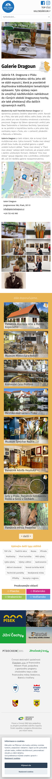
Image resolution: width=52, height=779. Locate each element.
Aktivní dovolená (14, 567)
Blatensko (39, 591)
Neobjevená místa (36, 573)
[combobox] (26, 17)
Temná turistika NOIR (34, 567)
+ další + (26, 536)
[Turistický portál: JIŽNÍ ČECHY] (13, 635)
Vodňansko (39, 596)
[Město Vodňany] (39, 703)
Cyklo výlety (9, 562)
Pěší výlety (40, 556)
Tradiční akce (21, 551)
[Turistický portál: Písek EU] (13, 618)
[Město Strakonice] (39, 688)
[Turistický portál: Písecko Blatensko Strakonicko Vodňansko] (8, 6)
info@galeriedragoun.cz (13, 209)
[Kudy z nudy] (39, 618)
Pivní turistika (25, 556)
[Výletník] (39, 635)
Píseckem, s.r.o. (19, 662)
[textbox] (26, 17)
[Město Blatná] (13, 703)
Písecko (14, 591)
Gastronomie (40, 562)
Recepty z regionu (31, 578)
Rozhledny (10, 556)
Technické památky (15, 573)
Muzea (33, 551)
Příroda (43, 551)
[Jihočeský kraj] (39, 651)
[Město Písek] (13, 688)
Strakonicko (14, 596)
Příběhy (15, 578)
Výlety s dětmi (25, 562)
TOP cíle (46, 7)
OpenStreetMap (36, 197)
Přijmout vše (26, 765)
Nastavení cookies (12, 758)
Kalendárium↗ (42, 11)
